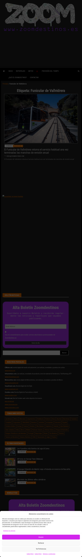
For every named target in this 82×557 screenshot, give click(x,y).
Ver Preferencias (41, 549)
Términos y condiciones (49, 554)
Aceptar (41, 537)
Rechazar (41, 543)
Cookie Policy (30, 554)
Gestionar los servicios (9, 530)
